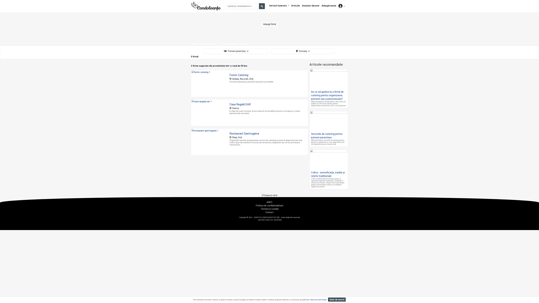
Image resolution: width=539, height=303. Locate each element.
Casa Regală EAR (240, 104)
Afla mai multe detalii (318, 300)
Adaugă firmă (269, 24)
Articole (295, 5)
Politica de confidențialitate (269, 205)
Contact (269, 212)
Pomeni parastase (237, 51)
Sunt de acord (336, 299)
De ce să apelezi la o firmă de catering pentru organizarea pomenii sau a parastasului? (327, 95)
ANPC (269, 202)
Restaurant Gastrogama (244, 133)
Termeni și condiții (269, 209)
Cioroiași (303, 51)
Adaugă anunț (329, 5)
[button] (341, 6)
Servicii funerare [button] (278, 5)
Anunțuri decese (310, 5)
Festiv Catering (238, 75)
